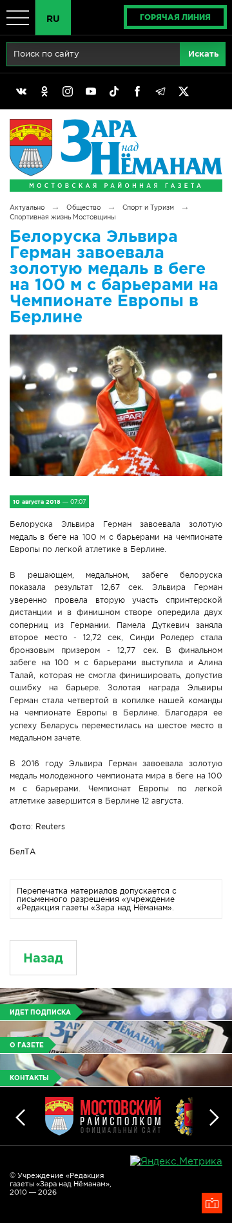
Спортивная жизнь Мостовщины (63, 217)
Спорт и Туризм (148, 207)
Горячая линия (175, 17)
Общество (83, 207)
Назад (43, 957)
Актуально (27, 207)
